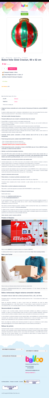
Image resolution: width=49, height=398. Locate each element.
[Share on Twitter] (17, 92)
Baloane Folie (9, 57)
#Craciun (24, 14)
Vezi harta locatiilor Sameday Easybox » (11, 116)
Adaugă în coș (12, 68)
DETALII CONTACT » (30, 372)
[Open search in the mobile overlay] (42, 5)
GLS (37, 169)
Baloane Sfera (17, 57)
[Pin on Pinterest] (20, 92)
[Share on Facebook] (15, 92)
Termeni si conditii (14, 381)
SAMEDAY (33, 169)
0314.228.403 (30, 368)
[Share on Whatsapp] (22, 92)
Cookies (21, 381)
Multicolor (16, 98)
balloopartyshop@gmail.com (38, 201)
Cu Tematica (25, 57)
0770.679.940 (30, 366)
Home (3, 57)
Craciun (15, 101)
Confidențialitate (5, 381)
